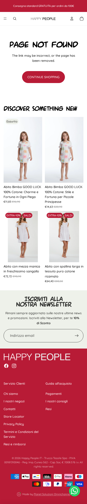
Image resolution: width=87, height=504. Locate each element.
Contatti (9, 409)
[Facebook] (6, 365)
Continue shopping (43, 77)
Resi (49, 409)
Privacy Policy (14, 424)
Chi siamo (11, 394)
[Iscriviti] (76, 335)
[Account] (72, 18)
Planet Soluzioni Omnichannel (52, 494)
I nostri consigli (57, 401)
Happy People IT (31, 458)
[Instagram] (14, 365)
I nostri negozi (14, 401)
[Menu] (5, 19)
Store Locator (14, 417)
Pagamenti (54, 394)
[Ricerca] (15, 18)
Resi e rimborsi (15, 444)
